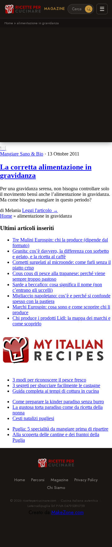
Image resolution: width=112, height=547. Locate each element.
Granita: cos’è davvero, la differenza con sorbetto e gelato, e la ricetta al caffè (60, 253)
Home (8, 22)
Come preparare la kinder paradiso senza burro (58, 401)
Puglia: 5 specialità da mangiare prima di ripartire (60, 429)
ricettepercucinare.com (39, 500)
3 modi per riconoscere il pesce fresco (49, 379)
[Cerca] (88, 9)
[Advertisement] (56, 86)
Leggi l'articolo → (40, 210)
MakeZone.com (67, 512)
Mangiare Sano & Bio (21, 153)
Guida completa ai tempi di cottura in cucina (55, 391)
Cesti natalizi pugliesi (33, 418)
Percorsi (37, 480)
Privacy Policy (86, 480)
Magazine (54, 8)
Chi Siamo (56, 487)
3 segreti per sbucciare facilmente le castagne (56, 385)
